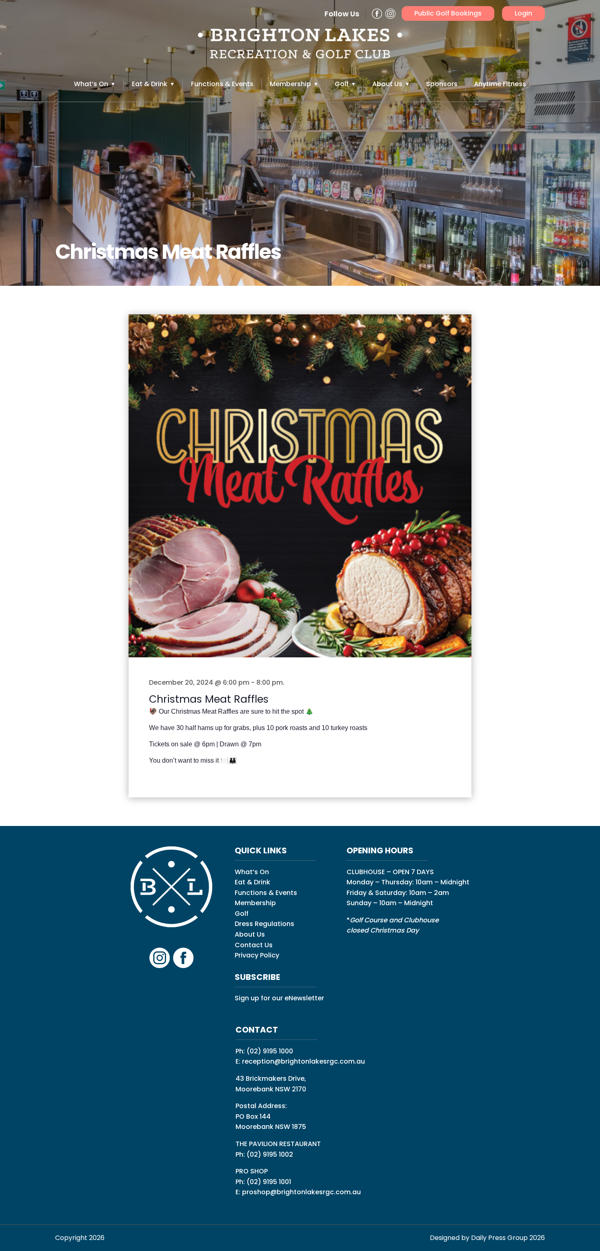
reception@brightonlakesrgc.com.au (303, 1061)
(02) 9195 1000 (270, 1051)
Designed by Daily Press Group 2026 (487, 1237)
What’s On (91, 84)
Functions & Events (222, 84)
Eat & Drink (149, 84)
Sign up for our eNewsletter (279, 998)
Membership (290, 84)
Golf (342, 84)
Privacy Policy (257, 955)
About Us (387, 84)
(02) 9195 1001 (269, 1181)
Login (523, 13)
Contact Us (254, 945)
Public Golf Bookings (448, 13)
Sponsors (442, 84)
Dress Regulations (264, 923)
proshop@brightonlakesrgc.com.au (301, 1192)
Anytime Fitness (500, 84)
